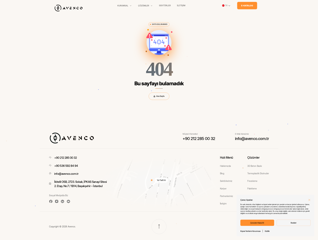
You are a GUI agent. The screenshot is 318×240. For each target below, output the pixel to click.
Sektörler (165, 5)
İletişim (181, 5)
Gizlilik (267, 231)
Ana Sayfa (160, 96)
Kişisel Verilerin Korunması (250, 231)
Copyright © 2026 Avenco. (62, 226)
